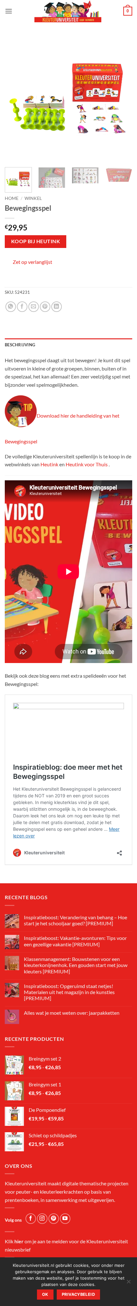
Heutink (49, 464)
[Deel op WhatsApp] (10, 306)
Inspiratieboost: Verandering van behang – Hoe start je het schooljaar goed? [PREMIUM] (75, 920)
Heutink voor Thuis (87, 464)
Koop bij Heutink (35, 241)
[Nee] (128, 1283)
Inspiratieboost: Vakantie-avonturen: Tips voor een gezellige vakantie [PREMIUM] (75, 941)
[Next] (121, 98)
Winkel (33, 198)
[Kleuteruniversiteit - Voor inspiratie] (68, 11)
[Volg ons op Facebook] (30, 1218)
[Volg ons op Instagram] (42, 1218)
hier (19, 1241)
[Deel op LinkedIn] (56, 306)
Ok (45, 1294)
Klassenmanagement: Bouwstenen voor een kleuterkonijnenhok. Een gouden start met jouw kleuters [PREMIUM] (75, 965)
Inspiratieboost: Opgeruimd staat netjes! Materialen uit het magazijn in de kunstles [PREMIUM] (69, 992)
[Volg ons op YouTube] (65, 1218)
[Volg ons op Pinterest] (53, 1218)
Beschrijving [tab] (20, 344)
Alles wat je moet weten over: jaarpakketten (71, 1013)
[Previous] (15, 98)
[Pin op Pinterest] (45, 306)
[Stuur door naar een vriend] (33, 306)
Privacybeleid (78, 1294)
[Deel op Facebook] (22, 306)
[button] (8, 11)
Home (11, 198)
